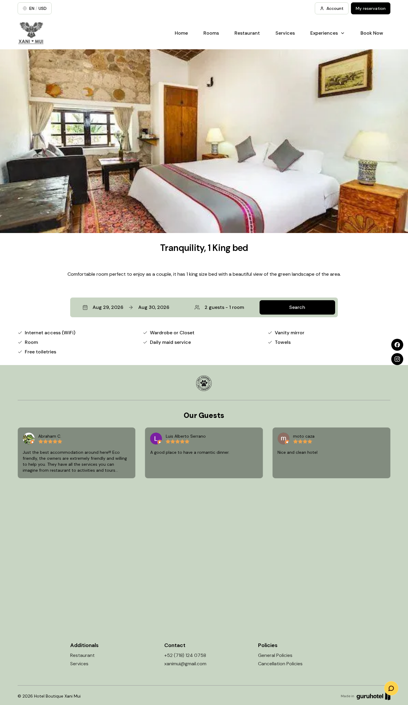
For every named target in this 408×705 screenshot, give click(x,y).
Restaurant (247, 33)
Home (181, 33)
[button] (204, 307)
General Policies (275, 655)
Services (285, 33)
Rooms (211, 33)
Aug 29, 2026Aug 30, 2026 (131, 307)
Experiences (324, 33)
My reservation (371, 8)
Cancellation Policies (280, 663)
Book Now (372, 33)
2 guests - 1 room (224, 307)
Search (297, 307)
